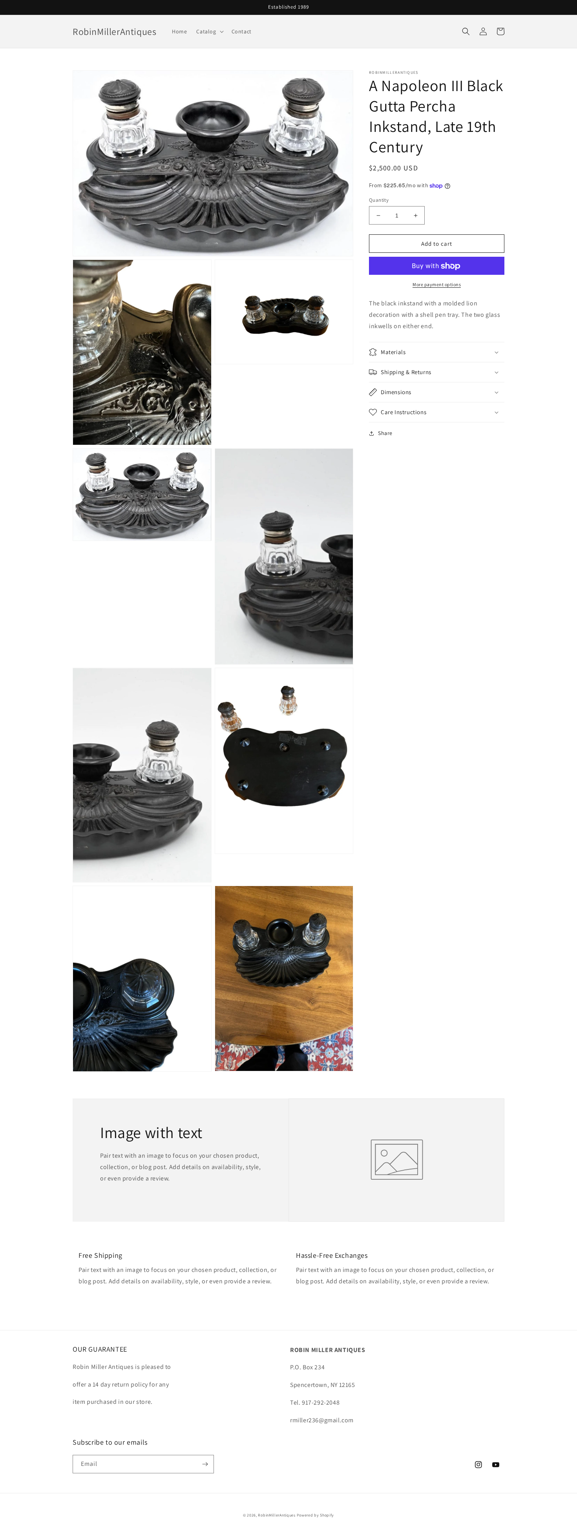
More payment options (437, 285)
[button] (209, 31)
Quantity (379, 200)
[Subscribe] (205, 1464)
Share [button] (385, 433)
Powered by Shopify (315, 1515)
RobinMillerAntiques (276, 1515)
